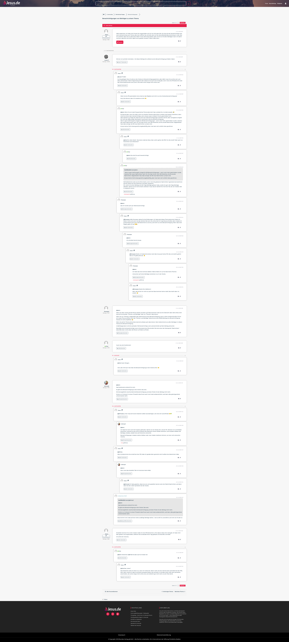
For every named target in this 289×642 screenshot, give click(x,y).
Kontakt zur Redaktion (136, 619)
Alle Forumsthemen (112, 591)
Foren (266, 3)
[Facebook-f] (107, 614)
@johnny (119, 452)
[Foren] (103, 14)
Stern (106, 34)
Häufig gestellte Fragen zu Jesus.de (139, 617)
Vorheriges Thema (167, 591)
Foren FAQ (133, 611)
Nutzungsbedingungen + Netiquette (140, 613)
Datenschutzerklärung (164, 635)
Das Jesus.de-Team (135, 621)
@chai (125, 140)
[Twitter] (117, 614)
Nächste (182, 22)
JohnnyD (106, 386)
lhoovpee (123, 199)
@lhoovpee (127, 219)
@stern (122, 112)
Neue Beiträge (272, 3)
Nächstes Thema (179, 591)
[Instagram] (112, 614)
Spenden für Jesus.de (136, 623)
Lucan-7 (106, 60)
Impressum (121, 635)
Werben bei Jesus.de (136, 625)
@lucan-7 (120, 77)
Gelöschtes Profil (122, 496)
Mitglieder (279, 3)
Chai (123, 108)
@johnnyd (120, 413)
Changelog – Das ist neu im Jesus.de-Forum (141, 615)
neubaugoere (127, 194)
